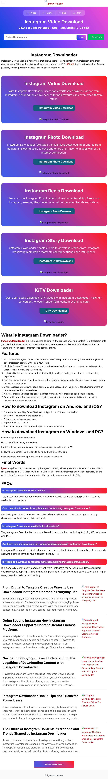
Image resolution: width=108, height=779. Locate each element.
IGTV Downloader (55, 310)
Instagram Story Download (55, 261)
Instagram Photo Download (55, 161)
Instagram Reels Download (55, 211)
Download (97, 37)
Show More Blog (54, 764)
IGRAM (70, 64)
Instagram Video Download (55, 108)
